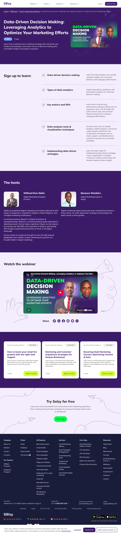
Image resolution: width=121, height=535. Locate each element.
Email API (39, 479)
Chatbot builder (42, 459)
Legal (33, 508)
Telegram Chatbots (43, 462)
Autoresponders (42, 470)
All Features (40, 440)
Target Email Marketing (63, 462)
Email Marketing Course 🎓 (109, 460)
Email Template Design (64, 468)
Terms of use (45, 508)
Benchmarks (107, 451)
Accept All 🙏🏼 (89, 530)
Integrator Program (7, 471)
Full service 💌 (26, 455)
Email (22, 444)
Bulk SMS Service (42, 482)
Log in (100, 4)
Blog (104, 448)
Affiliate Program (7, 465)
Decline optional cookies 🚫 (106, 530)
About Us (7, 444)
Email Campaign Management (65, 451)
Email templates (42, 451)
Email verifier (25, 451)
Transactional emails (43, 466)
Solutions (59, 4)
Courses (106, 455)
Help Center (107, 444)
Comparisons (108, 472)
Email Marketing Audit (65, 457)
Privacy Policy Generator (88, 464)
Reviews (7, 448)
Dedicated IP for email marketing (44, 474)
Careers (6, 451)
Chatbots (24, 448)
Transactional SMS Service (43, 487)
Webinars (106, 464)
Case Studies (107, 468)
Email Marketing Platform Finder (85, 445)
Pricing (46, 4)
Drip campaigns (42, 455)
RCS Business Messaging (41, 493)
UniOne (106, 479)
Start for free (111, 4)
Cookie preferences (94, 508)
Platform (33, 4)
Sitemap (23, 508)
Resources (73, 4)
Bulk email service (42, 444)
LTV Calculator (85, 450)
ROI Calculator (85, 457)
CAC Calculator (85, 453)
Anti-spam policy (61, 508)
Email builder (41, 448)
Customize (77, 530)
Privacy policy (77, 508)
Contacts (7, 455)
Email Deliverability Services (66, 474)
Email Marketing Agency (65, 445)
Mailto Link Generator (87, 461)
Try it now (60, 419)
